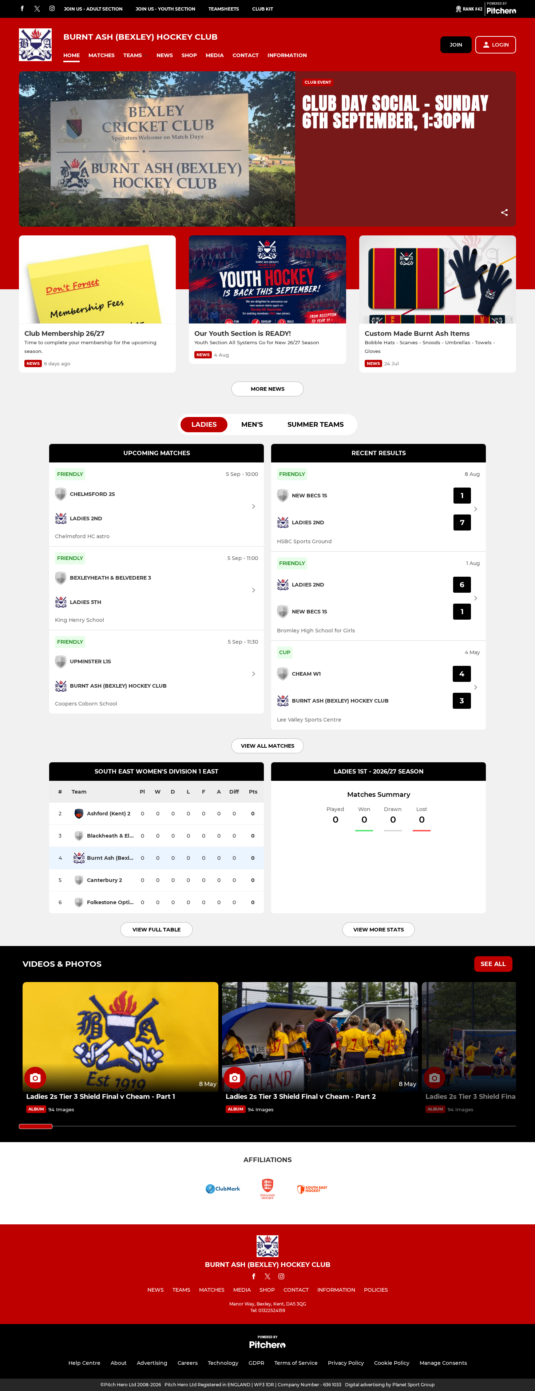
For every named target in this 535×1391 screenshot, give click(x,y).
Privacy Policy (346, 1363)
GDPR (256, 1363)
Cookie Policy (391, 1363)
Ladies (204, 425)
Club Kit (262, 9)
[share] (504, 213)
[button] (71, 55)
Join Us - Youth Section (165, 9)
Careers (188, 1363)
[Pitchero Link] (501, 12)
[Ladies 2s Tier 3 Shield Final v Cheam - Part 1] (120, 1037)
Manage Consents (443, 1363)
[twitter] (37, 9)
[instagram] (52, 8)
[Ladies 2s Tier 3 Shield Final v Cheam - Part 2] (320, 1037)
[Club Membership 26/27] (97, 279)
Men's (252, 425)
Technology (223, 1363)
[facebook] (22, 8)
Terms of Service (296, 1363)
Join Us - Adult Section (93, 9)
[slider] (35, 1126)
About (119, 1363)
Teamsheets (224, 9)
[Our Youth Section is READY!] (267, 279)
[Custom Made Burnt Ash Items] (437, 279)
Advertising (152, 1363)
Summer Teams (316, 425)
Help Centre (84, 1363)
